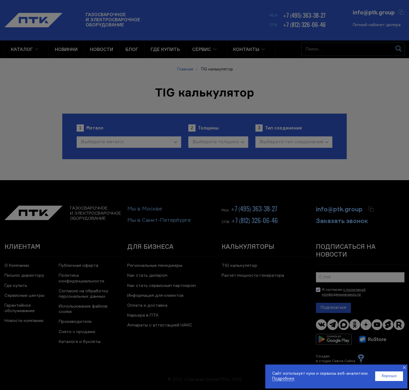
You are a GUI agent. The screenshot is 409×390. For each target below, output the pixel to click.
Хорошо (389, 376)
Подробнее (283, 379)
